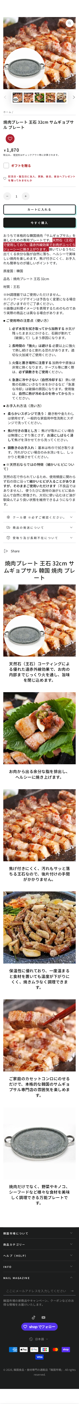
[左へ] (5, 97)
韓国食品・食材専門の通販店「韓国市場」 (39, 1369)
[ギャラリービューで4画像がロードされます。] (50, 97)
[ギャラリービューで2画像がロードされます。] (28, 97)
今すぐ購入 (39, 223)
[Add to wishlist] (10, 138)
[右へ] (74, 97)
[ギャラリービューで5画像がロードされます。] (61, 97)
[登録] (73, 1291)
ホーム (7, 112)
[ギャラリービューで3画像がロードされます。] (39, 97)
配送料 (16, 154)
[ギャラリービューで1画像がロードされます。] (17, 97)
